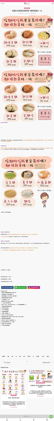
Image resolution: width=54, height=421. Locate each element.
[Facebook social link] (26, 1)
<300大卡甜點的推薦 (5, 309)
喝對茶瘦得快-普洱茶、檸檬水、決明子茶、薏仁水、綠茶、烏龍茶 (12, 316)
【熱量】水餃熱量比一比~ (6, 313)
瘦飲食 (12, 395)
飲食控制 (29, 356)
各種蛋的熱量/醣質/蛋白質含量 (7, 297)
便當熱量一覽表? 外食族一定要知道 (7, 301)
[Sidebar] (1, 127)
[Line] (51, 417)
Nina (24, 13)
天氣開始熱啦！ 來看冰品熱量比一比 (8, 294)
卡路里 (43, 356)
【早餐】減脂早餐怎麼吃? (6, 325)
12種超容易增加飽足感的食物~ (7, 306)
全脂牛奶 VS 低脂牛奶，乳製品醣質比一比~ (9, 320)
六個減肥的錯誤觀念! (5, 311)
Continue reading (13, 407)
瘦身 (12, 356)
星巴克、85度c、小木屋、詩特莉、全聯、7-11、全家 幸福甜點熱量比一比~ (14, 304)
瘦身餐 (48, 356)
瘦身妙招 (15, 395)
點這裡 (10, 276)
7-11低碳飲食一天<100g (6, 299)
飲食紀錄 (37, 356)
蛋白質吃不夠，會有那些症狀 (6, 323)
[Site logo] (27, 3)
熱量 (20, 356)
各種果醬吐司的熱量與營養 (6, 318)
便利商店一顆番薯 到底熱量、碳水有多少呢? (9, 292)
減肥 (24, 356)
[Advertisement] (27, 131)
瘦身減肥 (3, 356)
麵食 (8, 356)
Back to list (27, 362)
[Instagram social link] (27, 1)
